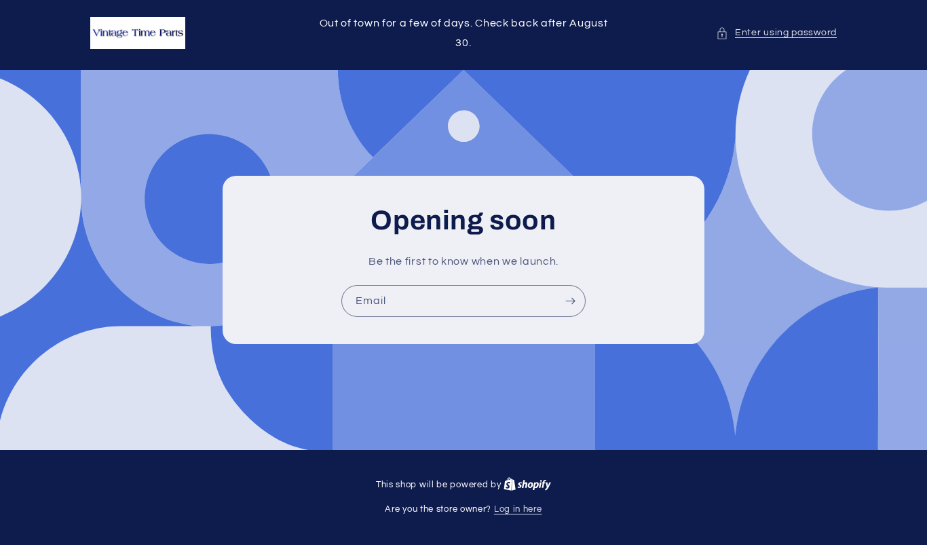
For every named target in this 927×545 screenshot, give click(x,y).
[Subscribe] (570, 300)
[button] (776, 32)
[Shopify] (527, 484)
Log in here (518, 509)
